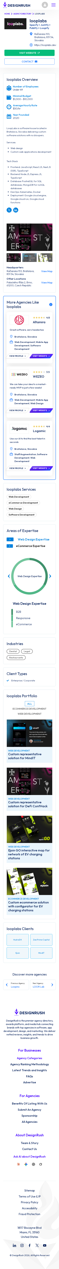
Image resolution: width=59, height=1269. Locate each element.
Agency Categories (29, 1058)
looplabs (38, 20)
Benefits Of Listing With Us (29, 1103)
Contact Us (29, 1149)
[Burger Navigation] (53, 5)
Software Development (21, 514)
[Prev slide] (9, 576)
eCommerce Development (23, 502)
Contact (28, 61)
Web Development (19, 496)
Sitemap (29, 1190)
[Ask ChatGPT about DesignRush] (33, 1164)
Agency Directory (22, 14)
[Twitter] (37, 1245)
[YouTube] (44, 1245)
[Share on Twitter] (9, 210)
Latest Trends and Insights (29, 1070)
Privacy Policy (29, 1202)
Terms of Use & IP (30, 1196)
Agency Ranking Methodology (29, 1064)
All (29, 703)
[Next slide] (50, 576)
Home (7, 14)
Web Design (15, 508)
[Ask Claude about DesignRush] (18, 1164)
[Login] (45, 5)
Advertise (29, 1082)
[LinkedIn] (14, 1245)
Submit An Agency (29, 1109)
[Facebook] (29, 1245)
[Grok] (40, 1164)
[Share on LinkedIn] (15, 210)
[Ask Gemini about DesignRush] (26, 1164)
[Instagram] (22, 1245)
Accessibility (29, 1208)
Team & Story (29, 1143)
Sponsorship (29, 1115)
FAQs (29, 1076)
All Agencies (29, 1122)
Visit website (27, 52)
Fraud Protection (29, 1214)
